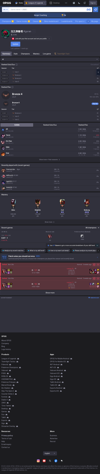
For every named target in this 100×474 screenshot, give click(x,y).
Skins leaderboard (51, 21)
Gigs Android (55, 376)
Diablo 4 (4, 400)
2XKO (3, 403)
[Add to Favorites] (33, 31)
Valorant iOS (55, 373)
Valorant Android (56, 370)
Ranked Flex (83, 125)
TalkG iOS (53, 385)
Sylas (8, 147)
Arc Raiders (5, 388)
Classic (37, 21)
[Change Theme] (79, 2)
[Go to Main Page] (7, 3)
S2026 (16, 125)
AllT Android (55, 364)
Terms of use (6, 438)
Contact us (5, 447)
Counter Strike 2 (7, 394)
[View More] (66, 2)
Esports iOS (54, 391)
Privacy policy (7, 436)
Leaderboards (66, 21)
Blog (3, 346)
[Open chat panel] (98, 72)
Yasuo (8, 135)
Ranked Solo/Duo (50, 125)
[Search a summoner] (88, 9)
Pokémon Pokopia (8, 382)
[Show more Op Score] (97, 245)
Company (5, 343)
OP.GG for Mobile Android (59, 359)
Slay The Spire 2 (7, 391)
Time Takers (6, 406)
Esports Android (56, 388)
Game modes (23, 21)
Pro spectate (80, 21)
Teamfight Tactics (8, 362)
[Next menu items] (88, 21)
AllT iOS (53, 367)
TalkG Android (55, 382)
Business (53, 436)
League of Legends (35, 3)
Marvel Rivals (6, 385)
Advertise (53, 438)
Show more (50, 293)
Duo (3, 414)
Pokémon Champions (9, 367)
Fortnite (4, 397)
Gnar (7, 153)
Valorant (4, 370)
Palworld (4, 364)
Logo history (6, 349)
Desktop (4, 409)
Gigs (3, 423)
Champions (7, 21)
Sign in (93, 3)
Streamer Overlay (8, 426)
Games (4, 412)
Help (3, 441)
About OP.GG (6, 340)
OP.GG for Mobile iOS (58, 362)
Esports (4, 420)
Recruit (52, 441)
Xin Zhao (9, 141)
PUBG (3, 373)
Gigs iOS (53, 379)
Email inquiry (6, 444)
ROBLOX (4, 376)
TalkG (3, 417)
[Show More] (73, 2)
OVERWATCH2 (7, 379)
